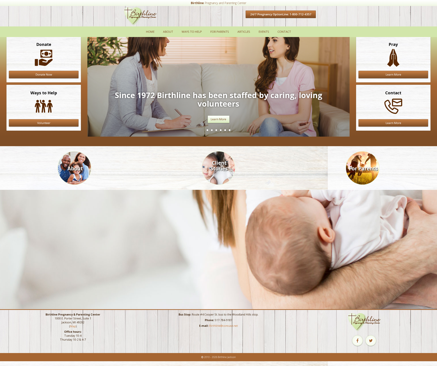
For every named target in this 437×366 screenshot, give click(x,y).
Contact (284, 32)
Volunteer (43, 123)
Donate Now (44, 74)
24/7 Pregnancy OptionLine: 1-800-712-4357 (280, 14)
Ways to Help (192, 32)
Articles (243, 32)
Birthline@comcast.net (223, 326)
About (168, 32)
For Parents (219, 32)
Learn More (218, 119)
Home (150, 32)
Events (264, 32)
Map (73, 326)
